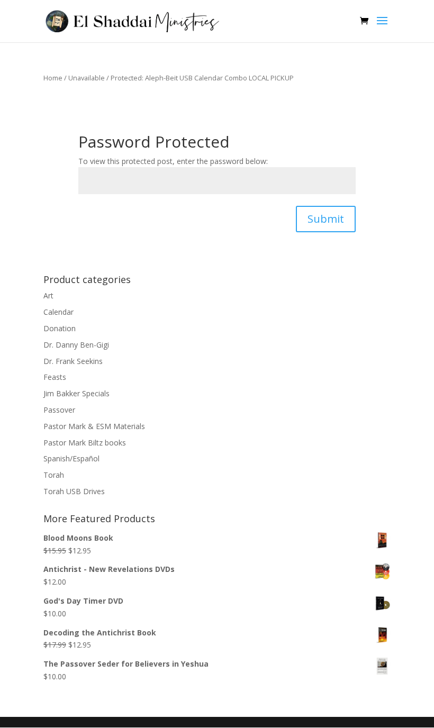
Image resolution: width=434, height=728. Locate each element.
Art (48, 295)
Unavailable (86, 78)
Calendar (58, 312)
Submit (326, 219)
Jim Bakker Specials (76, 393)
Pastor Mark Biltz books (84, 443)
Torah (53, 475)
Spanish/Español (71, 458)
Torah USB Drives (74, 491)
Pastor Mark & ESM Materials (94, 426)
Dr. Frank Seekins (73, 361)
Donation (59, 328)
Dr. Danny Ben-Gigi (76, 345)
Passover (59, 410)
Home (52, 78)
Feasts (54, 377)
